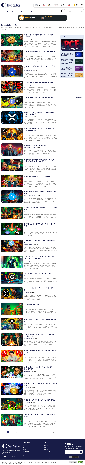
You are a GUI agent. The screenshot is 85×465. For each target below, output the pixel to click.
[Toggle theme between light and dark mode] (61, 11)
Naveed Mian (27, 53)
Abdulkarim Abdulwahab (29, 147)
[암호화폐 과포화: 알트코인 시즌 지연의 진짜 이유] (12, 87)
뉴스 (2, 11)
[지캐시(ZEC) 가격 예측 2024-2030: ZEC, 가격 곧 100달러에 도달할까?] (79, 75)
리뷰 (26, 11)
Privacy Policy (47, 458)
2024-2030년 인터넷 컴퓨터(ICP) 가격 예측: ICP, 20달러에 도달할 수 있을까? (67, 68)
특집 (12, 11)
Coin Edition (26, 39)
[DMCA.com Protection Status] (74, 457)
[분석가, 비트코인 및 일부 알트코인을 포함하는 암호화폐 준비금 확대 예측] (12, 134)
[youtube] (14, 456)
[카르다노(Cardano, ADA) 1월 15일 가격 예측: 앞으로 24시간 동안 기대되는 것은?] (12, 262)
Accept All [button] (80, 462)
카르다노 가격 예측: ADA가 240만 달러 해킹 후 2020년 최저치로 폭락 (67, 54)
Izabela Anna (27, 371)
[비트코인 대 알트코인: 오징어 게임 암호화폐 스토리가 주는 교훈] (12, 356)
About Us (46, 445)
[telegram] (5, 456)
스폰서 (24, 453)
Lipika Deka (26, 418)
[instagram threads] (8, 456)
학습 (21, 11)
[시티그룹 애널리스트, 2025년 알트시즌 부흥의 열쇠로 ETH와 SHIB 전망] (12, 339)
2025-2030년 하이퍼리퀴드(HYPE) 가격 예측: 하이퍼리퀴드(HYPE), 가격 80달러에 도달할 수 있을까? (67, 61)
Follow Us (46, 449)
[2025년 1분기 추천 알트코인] (12, 309)
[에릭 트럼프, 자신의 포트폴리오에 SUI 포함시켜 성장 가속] (12, 246)
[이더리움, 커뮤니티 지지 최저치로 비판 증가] (12, 149)
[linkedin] (12, 456)
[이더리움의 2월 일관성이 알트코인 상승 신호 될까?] (12, 102)
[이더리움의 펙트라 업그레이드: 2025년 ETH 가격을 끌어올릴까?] (12, 40)
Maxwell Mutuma (28, 70)
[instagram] (6, 456)
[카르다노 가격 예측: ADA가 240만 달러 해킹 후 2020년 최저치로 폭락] (79, 54)
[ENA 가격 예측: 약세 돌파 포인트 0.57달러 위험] (12, 278)
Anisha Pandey (27, 85)
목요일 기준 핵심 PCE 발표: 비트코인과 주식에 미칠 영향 (72, 49)
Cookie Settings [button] (73, 462)
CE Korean (26, 178)
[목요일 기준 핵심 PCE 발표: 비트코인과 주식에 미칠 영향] (72, 45)
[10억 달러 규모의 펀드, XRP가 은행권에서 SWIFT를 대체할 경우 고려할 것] (12, 117)
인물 (16, 11)
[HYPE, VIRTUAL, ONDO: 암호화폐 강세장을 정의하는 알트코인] (12, 420)
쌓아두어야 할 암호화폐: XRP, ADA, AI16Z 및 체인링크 (40, 319)
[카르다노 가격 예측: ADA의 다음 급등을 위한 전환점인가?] (12, 71)
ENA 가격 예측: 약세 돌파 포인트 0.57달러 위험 (38, 273)
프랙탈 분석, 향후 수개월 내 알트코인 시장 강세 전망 (39, 400)
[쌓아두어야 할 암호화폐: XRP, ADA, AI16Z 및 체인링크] (12, 324)
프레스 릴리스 (26, 451)
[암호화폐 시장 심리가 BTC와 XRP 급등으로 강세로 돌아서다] (12, 213)
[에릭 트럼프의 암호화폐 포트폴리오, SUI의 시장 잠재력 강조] (12, 196)
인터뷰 (24, 458)
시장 (7, 11)
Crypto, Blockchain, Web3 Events (51, 451)
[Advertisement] (72, 107)
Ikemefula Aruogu (28, 99)
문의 (45, 447)
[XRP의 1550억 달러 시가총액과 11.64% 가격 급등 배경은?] (12, 293)
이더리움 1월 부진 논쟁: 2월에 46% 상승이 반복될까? (40, 51)
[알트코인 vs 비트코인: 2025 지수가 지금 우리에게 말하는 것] (12, 389)
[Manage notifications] (82, 462)
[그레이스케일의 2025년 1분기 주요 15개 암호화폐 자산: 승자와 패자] (12, 372)
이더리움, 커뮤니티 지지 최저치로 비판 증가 (37, 145)
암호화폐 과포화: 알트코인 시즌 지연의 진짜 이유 (38, 82)
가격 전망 (25, 449)
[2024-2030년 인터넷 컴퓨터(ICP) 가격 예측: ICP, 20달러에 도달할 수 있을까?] (79, 68)
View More (79, 36)
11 (19, 432)
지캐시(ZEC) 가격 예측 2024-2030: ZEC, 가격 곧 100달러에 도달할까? (67, 75)
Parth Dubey (27, 261)
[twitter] (3, 456)
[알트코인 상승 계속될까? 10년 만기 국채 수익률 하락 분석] (12, 229)
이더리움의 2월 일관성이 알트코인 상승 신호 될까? (39, 97)
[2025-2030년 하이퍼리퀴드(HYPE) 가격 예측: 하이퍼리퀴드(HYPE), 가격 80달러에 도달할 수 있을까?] (79, 61)
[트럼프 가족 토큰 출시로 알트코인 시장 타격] (12, 181)
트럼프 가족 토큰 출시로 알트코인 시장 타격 (37, 176)
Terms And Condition (48, 455)
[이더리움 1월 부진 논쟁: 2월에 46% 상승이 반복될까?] (12, 56)
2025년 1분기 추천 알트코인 (32, 304)
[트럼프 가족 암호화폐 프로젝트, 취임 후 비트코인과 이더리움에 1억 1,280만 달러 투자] (12, 165)
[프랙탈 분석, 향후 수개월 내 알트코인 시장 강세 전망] (12, 404)
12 (22, 432)
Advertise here (79, 97)
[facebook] (10, 456)
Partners (46, 453)
